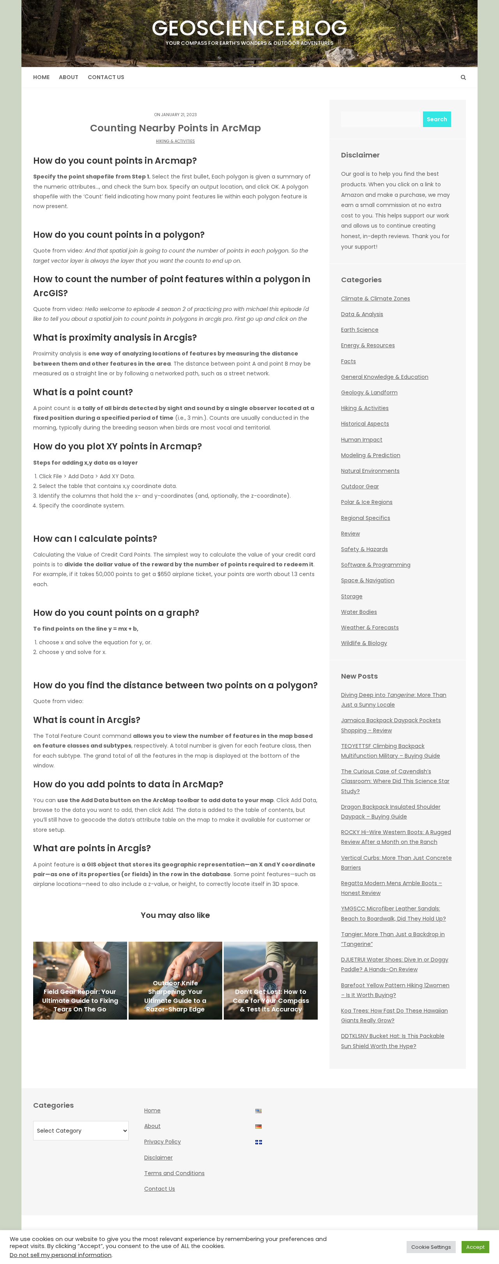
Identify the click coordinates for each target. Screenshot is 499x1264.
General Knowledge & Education (384, 377)
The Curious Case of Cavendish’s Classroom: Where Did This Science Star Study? (395, 781)
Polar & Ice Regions (367, 502)
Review (350, 533)
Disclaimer (158, 1157)
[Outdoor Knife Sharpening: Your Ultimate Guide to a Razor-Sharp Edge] (176, 981)
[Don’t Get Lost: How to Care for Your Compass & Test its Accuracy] (271, 981)
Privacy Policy (162, 1142)
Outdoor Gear (360, 486)
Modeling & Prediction (370, 455)
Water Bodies (359, 612)
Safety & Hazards (364, 549)
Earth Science (360, 330)
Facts (348, 361)
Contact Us (106, 77)
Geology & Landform (369, 392)
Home (41, 77)
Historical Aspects (365, 424)
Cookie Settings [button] (431, 1247)
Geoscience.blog (249, 30)
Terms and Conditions (174, 1173)
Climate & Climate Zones (375, 298)
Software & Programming (376, 565)
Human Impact (361, 440)
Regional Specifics (365, 518)
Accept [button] (475, 1247)
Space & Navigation (368, 580)
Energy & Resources (368, 345)
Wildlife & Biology (364, 643)
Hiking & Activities (175, 141)
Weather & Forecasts (370, 627)
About (68, 77)
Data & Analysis (362, 314)
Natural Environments (370, 471)
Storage (352, 596)
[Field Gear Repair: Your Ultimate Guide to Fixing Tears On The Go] (80, 981)
